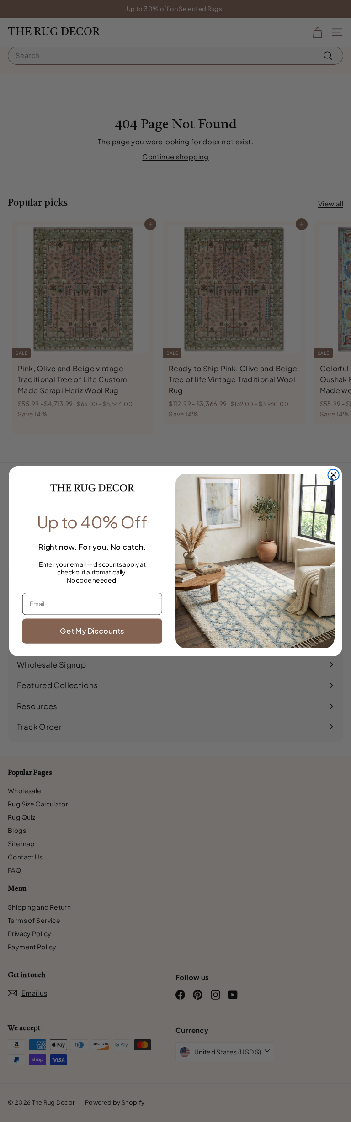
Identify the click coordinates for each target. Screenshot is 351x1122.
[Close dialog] (333, 474)
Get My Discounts (92, 630)
